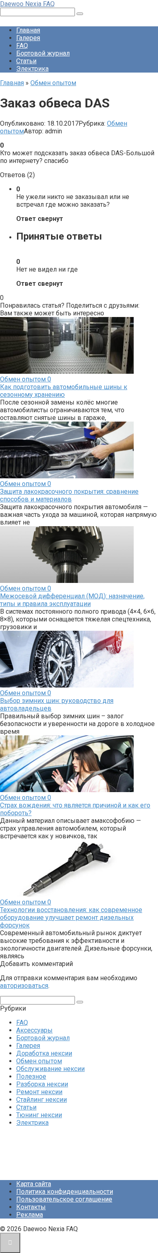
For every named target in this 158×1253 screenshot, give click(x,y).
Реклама (29, 1215)
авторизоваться (24, 986)
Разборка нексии (42, 1084)
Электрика (32, 69)
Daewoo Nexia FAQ (27, 4)
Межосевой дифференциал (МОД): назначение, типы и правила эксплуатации (72, 600)
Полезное (31, 1076)
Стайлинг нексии (41, 1099)
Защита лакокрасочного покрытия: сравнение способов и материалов (69, 495)
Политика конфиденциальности (64, 1191)
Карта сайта (33, 1184)
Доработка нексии (44, 1053)
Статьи (26, 61)
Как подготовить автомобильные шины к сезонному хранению (63, 390)
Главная (28, 30)
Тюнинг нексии (39, 1115)
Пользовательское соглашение (64, 1199)
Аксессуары (34, 1030)
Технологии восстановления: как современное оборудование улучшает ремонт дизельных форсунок (71, 917)
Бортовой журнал (43, 53)
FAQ (22, 45)
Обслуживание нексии (50, 1069)
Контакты (31, 1207)
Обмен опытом (39, 1061)
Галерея (28, 38)
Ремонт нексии (39, 1092)
